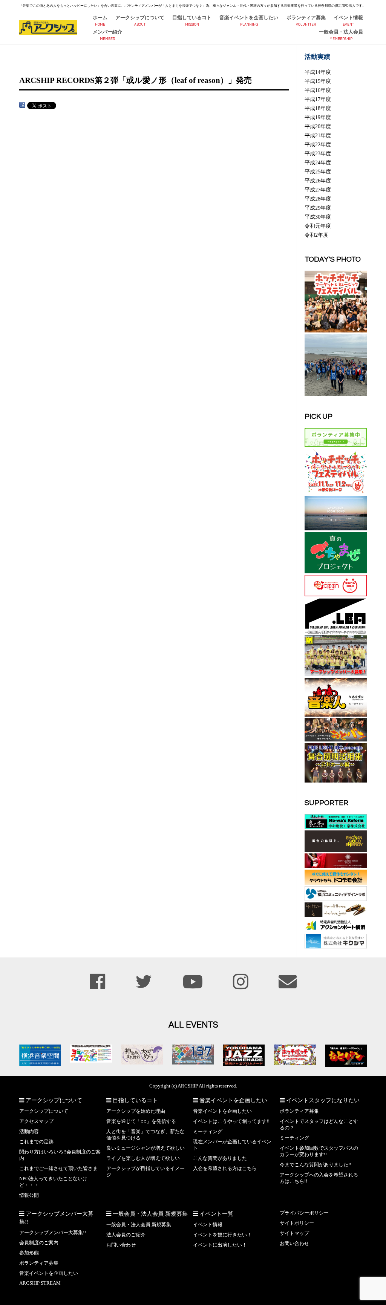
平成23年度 (318, 153)
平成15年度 (318, 81)
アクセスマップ (36, 1121)
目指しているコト (191, 17)
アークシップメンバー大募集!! (52, 1232)
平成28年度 (318, 199)
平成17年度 (318, 99)
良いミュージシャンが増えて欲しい (145, 1148)
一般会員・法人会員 (341, 32)
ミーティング (207, 1131)
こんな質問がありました (220, 1158)
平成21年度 (318, 135)
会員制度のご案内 (38, 1242)
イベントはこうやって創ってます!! (231, 1121)
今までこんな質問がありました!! (315, 1164)
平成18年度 (318, 108)
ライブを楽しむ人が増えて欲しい (143, 1158)
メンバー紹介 (107, 32)
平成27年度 (318, 190)
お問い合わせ (121, 1245)
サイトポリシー (297, 1223)
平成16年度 (318, 90)
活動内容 (29, 1131)
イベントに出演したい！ (220, 1245)
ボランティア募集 (306, 17)
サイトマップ (294, 1233)
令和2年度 (316, 235)
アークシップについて (139, 17)
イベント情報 (348, 17)
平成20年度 (318, 126)
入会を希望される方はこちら (225, 1168)
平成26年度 (318, 181)
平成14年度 (318, 72)
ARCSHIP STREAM (40, 1283)
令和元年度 (318, 226)
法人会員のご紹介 (126, 1235)
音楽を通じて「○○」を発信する (141, 1121)
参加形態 (29, 1253)
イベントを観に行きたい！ (222, 1235)
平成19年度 (318, 117)
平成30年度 (318, 217)
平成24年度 (318, 162)
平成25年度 (318, 171)
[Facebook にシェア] (22, 105)
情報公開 (29, 1195)
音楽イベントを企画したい (248, 17)
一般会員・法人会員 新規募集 (138, 1224)
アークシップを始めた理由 (135, 1111)
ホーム (100, 17)
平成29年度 (318, 208)
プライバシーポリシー (304, 1213)
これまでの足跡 (36, 1141)
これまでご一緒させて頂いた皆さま (58, 1168)
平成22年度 (318, 144)
